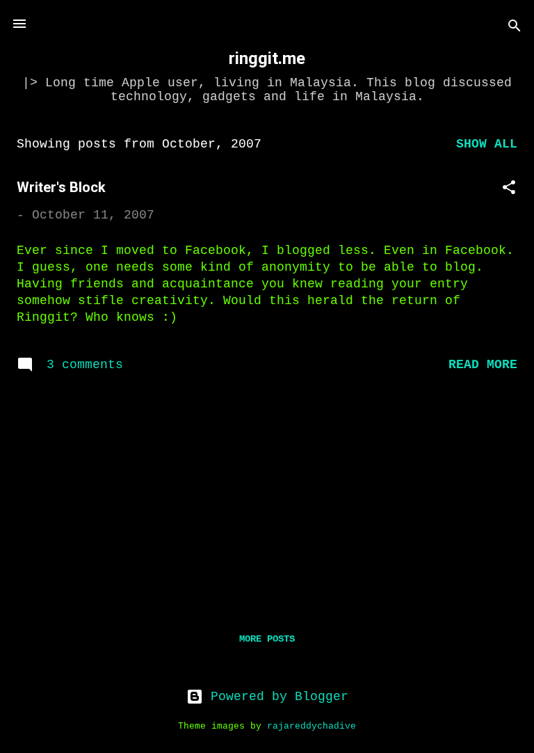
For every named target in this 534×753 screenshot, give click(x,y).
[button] (509, 189)
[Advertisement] (267, 497)
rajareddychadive (311, 726)
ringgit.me (267, 58)
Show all (486, 144)
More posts (267, 638)
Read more (482, 365)
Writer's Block (61, 187)
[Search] (514, 28)
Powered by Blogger (275, 697)
